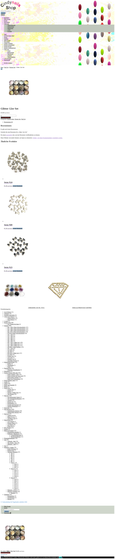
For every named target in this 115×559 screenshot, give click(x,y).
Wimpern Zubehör (12, 491)
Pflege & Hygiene (9, 430)
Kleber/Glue (10, 450)
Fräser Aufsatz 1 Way (13, 374)
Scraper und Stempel (12, 405)
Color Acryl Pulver (9, 316)
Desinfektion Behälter (13, 432)
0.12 (15, 473)
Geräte (6, 382)
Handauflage (10, 496)
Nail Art (6, 67)
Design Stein (10, 119)
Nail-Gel (6, 414)
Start (5, 34)
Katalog (6, 39)
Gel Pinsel (10, 424)
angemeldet (9, 135)
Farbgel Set (10, 356)
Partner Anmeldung (9, 45)
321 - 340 (10, 336)
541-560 (9, 351)
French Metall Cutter (9, 380)
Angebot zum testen (9, 315)
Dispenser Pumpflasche (13, 370)
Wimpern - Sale (11, 444)
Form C (13, 462)
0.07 (15, 467)
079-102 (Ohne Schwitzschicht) (15, 333)
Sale (5, 440)
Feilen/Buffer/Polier (9, 362)
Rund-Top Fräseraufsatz (13, 379)
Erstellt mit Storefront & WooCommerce (18, 503)
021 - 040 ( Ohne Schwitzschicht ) (16, 328)
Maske (6, 386)
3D (11, 453)
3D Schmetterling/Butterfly (14, 398)
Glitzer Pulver (11, 318)
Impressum (10, 28)
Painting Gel (10, 359)
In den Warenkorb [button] (17, 186)
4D (11, 455)
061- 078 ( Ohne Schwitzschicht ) (16, 332)
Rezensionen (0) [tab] (8, 122)
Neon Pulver (10, 319)
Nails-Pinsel (7, 420)
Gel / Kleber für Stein (13, 324)
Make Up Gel (11, 417)
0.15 (15, 475)
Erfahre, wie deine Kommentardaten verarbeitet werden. (48, 138)
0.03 (15, 464)
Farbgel (6, 325)
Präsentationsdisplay (9, 438)
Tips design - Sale (12, 443)
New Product (7, 427)
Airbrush (6, 313)
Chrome (9, 400)
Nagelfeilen (10, 365)
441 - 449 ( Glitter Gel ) (13, 345)
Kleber (9, 391)
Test (5, 446)
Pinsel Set (10, 426)
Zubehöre (6, 494)
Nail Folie (6, 408)
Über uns (6, 24)
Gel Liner (10, 357)
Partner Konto (8, 46)
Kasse (5, 20)
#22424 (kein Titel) (9, 36)
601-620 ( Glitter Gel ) (13, 353)
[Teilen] (4, 554)
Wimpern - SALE (12, 490)
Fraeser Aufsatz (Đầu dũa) (11, 373)
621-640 (9, 354)
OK (60, 557)
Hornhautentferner (16, 436)
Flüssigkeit (7, 371)
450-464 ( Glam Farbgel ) (14, 347)
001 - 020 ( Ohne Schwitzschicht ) (16, 327)
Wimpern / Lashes (9, 447)
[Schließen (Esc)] (6, 554)
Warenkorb (7, 60)
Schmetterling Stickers (13, 411)
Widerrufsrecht (11, 25)
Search (3, 13)
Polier (9, 367)
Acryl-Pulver (7, 312)
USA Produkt (7, 58)
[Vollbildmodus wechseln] (3, 554)
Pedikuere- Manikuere (13, 433)
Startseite (6, 17)
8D (11, 461)
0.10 (15, 484)
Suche (5, 508)
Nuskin (6, 429)
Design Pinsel (11, 423)
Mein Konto (7, 19)
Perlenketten (10, 403)
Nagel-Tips (7, 388)
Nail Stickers (7, 409)
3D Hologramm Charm (13, 397)
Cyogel (6, 321)
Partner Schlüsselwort (10, 48)
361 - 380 (10, 339)
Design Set (12, 67)
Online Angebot (8, 43)
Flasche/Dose (7, 368)
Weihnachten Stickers (13, 412)
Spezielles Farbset (12, 360)
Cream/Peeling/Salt (16, 435)
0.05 (15, 465)
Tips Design (10, 394)
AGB (8, 30)
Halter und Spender (9, 385)
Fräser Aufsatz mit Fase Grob (15, 376)
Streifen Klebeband (12, 406)
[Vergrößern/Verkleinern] (1, 554)
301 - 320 (10, 335)
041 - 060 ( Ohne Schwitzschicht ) (16, 330)
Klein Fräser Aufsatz (12, 377)
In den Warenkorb (5, 117)
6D (11, 458)
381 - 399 (10, 341)
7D (11, 459)
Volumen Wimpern (12, 452)
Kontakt (9, 31)
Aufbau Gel (10, 415)
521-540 (9, 350)
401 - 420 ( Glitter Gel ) (13, 342)
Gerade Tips (10, 389)
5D (11, 456)
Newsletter (7, 22)
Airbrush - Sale (11, 441)
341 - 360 (10, 338)
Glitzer (6, 383)
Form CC (13, 468)
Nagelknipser (10, 497)
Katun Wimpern (11, 449)
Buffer (9, 363)
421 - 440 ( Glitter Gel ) (13, 344)
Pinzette (13, 493)
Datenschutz (10, 27)
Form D (13, 478)
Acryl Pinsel (10, 421)
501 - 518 (10, 348)
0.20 (15, 476)
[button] (1, 69)
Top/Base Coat (11, 418)
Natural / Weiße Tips (12, 392)
